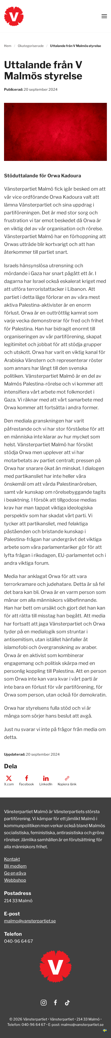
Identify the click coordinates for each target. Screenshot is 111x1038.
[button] (104, 16)
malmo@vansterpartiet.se (30, 921)
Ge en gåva (15, 873)
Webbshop (15, 880)
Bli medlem (15, 866)
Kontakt (12, 859)
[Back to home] (14, 16)
